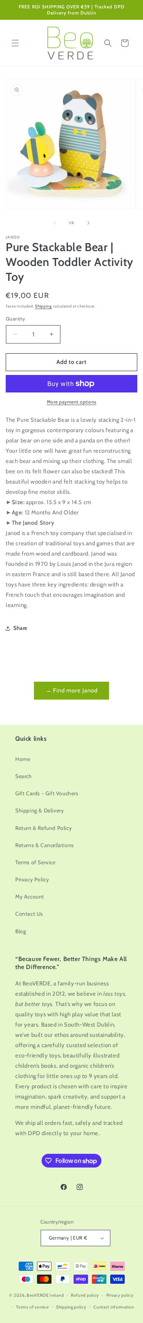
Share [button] (20, 628)
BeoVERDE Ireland (45, 1295)
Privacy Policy (32, 879)
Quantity (15, 319)
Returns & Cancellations (44, 845)
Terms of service (32, 1307)
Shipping (43, 306)
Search (23, 776)
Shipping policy (71, 1307)
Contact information (113, 1307)
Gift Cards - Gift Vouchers (47, 793)
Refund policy (85, 1295)
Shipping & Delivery (39, 810)
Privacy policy (120, 1295)
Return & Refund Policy (43, 828)
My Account (29, 896)
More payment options (71, 402)
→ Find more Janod (71, 690)
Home (22, 759)
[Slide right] (88, 223)
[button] (15, 43)
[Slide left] (55, 223)
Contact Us (29, 913)
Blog (20, 931)
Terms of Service (35, 862)
